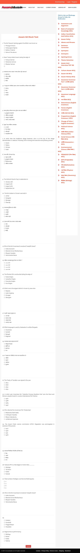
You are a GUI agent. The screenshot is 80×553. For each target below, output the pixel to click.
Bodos (7, 536)
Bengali (8, 334)
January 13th (9, 182)
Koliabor (8, 520)
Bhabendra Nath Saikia (12, 412)
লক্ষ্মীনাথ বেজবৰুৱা (9, 163)
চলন (6, 460)
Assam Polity (65, 39)
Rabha (7, 145)
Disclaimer (68, 551)
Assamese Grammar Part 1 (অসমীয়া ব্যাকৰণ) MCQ (66, 82)
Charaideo (8, 527)
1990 (7, 405)
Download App (60, 2)
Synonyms (64, 51)
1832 (7, 389)
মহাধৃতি (7, 214)
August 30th (9, 186)
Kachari (8, 474)
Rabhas (8, 541)
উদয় (6, 90)
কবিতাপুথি (7, 131)
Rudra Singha (9, 277)
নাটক (7, 224)
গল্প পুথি (7, 127)
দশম (6, 350)
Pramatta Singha (10, 281)
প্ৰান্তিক (7, 362)
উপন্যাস (7, 228)
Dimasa (8, 147)
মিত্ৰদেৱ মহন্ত (9, 161)
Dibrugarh (8, 297)
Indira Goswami (10, 249)
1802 (7, 383)
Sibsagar (8, 200)
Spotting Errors (66, 57)
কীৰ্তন (7, 80)
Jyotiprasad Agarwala (12, 419)
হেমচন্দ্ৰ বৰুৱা (8, 320)
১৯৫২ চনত (8, 265)
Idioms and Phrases (68, 42)
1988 (7, 400)
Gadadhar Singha (10, 279)
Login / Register (72, 2)
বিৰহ (6, 453)
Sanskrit (8, 332)
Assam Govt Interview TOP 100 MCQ (66, 65)
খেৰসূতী (7, 212)
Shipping (61, 551)
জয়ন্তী (7, 95)
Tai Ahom (8, 469)
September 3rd (10, 188)
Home (12, 7)
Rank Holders (72, 7)
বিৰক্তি (7, 457)
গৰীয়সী (7, 358)
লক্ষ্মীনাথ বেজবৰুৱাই (9, 115)
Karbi (7, 149)
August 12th (9, 184)
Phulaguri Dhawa (10, 45)
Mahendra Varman (11, 62)
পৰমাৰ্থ (7, 455)
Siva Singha (9, 283)
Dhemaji (8, 202)
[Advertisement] (28, 23)
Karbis (7, 471)
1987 (7, 398)
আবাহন (7, 92)
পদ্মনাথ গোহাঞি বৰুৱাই (10, 119)
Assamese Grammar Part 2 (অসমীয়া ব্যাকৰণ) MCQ (66, 89)
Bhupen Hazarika (10, 253)
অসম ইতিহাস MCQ (66, 99)
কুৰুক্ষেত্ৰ (7, 74)
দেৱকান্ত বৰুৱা (8, 322)
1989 (7, 403)
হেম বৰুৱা (7, 316)
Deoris (7, 143)
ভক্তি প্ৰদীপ (8, 76)
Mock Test (32, 7)
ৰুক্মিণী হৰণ (8, 346)
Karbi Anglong (10, 293)
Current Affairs (51, 7)
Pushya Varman (10, 60)
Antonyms (64, 54)
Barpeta (8, 291)
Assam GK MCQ (66, 73)
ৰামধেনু (7, 88)
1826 (7, 385)
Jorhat (7, 196)
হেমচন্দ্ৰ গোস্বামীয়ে (9, 117)
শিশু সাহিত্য (8, 129)
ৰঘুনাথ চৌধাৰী (8, 157)
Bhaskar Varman (10, 64)
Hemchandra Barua (11, 255)
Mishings (8, 467)
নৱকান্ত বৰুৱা (8, 318)
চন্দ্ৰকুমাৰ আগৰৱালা (9, 159)
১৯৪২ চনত (8, 263)
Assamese (9, 330)
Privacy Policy (45, 551)
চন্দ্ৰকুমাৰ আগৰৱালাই (10, 113)
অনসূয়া (7, 210)
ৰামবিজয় (7, 78)
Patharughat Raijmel (11, 48)
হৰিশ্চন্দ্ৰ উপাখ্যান (9, 344)
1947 (7, 428)
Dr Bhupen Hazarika (11, 415)
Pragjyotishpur (10, 524)
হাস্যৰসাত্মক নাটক (9, 133)
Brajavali (8, 336)
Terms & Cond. (54, 551)
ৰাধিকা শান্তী (8, 216)
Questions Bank (21, 7)
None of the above (11, 52)
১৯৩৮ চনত (8, 267)
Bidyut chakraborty (11, 417)
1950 (7, 430)
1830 (7, 387)
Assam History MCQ (68, 77)
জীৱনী (7, 230)
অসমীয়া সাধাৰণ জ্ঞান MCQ (67, 113)
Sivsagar (8, 295)
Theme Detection (67, 60)
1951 (7, 433)
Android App (62, 7)
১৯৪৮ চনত (8, 269)
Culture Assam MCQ (68, 70)
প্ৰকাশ (7, 360)
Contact (38, 551)
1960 (7, 435)
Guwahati (8, 522)
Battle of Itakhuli (10, 50)
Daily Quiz (40, 7)
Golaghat (8, 198)
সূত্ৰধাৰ (7, 364)
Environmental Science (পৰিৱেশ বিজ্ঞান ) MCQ (66, 149)
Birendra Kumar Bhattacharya (14, 251)
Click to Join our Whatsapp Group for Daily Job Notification (66, 17)
